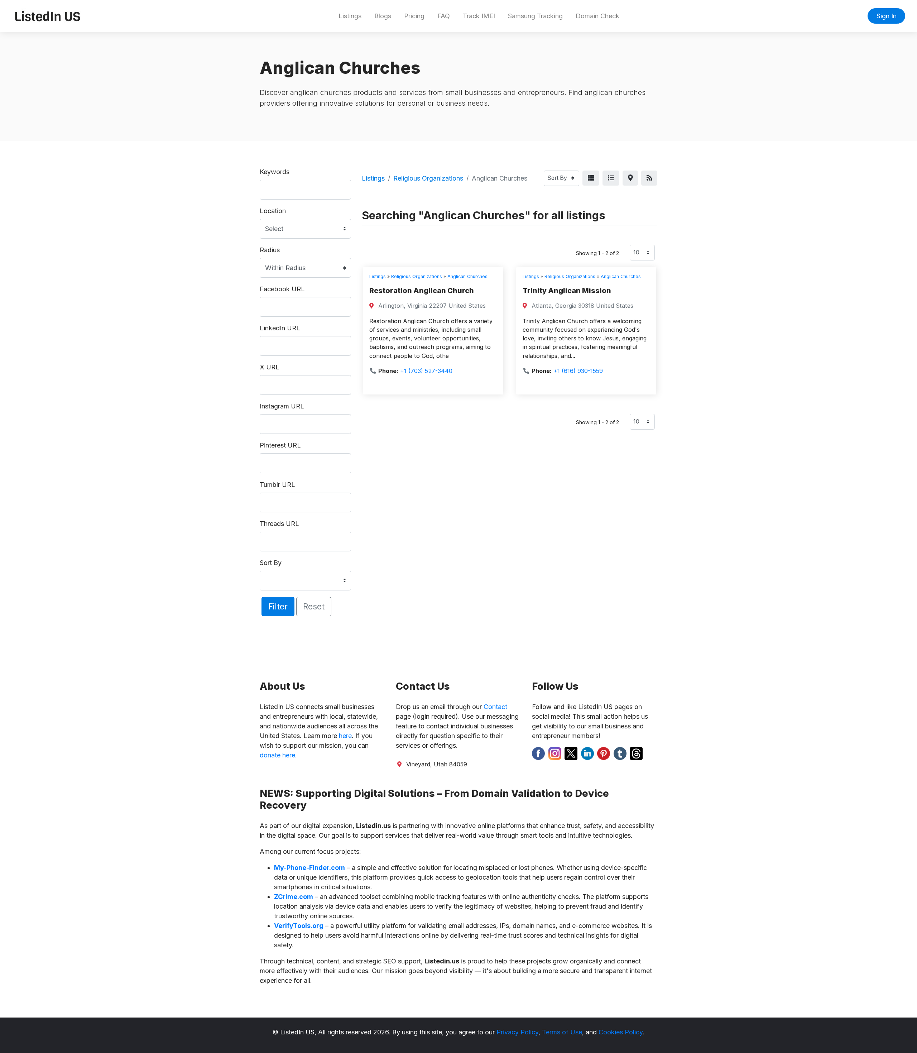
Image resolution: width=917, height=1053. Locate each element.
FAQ (443, 16)
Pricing (414, 16)
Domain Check (597, 16)
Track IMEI (479, 16)
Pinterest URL (280, 445)
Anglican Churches (467, 276)
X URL (269, 367)
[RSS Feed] (649, 178)
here (345, 736)
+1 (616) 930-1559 (578, 370)
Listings (350, 16)
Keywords (274, 172)
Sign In (887, 16)
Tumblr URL (277, 484)
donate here (277, 755)
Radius (270, 250)
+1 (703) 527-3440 (426, 370)
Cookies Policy (621, 1032)
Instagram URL (282, 406)
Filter (278, 606)
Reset (314, 606)
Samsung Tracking (535, 16)
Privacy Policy (517, 1032)
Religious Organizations (428, 178)
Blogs (382, 16)
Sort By (271, 562)
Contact (495, 706)
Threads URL (279, 523)
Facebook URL (282, 289)
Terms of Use (562, 1032)
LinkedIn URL (280, 328)
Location (273, 211)
